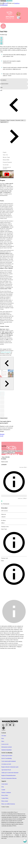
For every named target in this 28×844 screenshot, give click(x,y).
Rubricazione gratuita (6, 352)
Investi (2, 3)
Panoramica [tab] (3, 120)
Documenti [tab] (18, 120)
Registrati (5, 5)
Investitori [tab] (12, 120)
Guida (15, 3)
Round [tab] (8, 120)
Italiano (3, 730)
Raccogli (6, 3)
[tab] (23, 120)
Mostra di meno (4, 418)
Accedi (1, 5)
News (18, 3)
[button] (8, 152)
